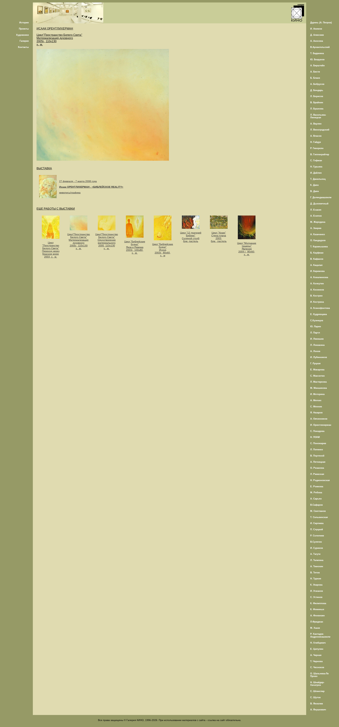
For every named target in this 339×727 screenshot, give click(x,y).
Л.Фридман (316, 621)
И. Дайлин (316, 172)
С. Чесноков (317, 667)
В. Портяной (317, 455)
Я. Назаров (316, 412)
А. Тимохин (316, 566)
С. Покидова (317, 431)
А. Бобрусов (317, 84)
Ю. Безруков (317, 59)
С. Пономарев (318, 443)
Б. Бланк (315, 78)
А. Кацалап (316, 265)
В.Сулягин (316, 541)
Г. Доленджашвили (320, 197)
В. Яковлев (316, 703)
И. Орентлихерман (320, 425)
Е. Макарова (317, 369)
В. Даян (314, 191)
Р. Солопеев (317, 535)
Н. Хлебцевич (318, 642)
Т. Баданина (317, 53)
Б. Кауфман (316, 252)
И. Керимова (317, 271)
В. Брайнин (316, 102)
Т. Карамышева (319, 246)
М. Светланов (318, 511)
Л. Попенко (316, 449)
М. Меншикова (318, 388)
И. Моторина (317, 394)
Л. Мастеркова (318, 381)
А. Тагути (315, 554)
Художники (22, 35)
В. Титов (315, 572)
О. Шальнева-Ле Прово (319, 674)
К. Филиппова (318, 603)
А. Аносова (316, 41)
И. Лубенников (318, 357)
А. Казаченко (317, 234)
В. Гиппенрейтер (319, 154)
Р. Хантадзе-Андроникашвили (320, 635)
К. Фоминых (317, 609)
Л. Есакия (315, 209)
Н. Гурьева (316, 166)
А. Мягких (315, 400)
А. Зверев (315, 228)
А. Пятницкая (317, 462)
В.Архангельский (320, 47)
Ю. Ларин (315, 326)
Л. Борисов (316, 96)
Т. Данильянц (318, 179)
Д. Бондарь (316, 90)
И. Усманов (316, 591)
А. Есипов (316, 215)
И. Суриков (316, 548)
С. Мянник (316, 406)
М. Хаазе (315, 628)
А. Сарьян (316, 498)
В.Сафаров (316, 505)
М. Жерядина (317, 222)
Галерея (24, 41)
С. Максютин (317, 375)
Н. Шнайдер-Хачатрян (317, 683)
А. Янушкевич (318, 709)
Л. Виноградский (319, 129)
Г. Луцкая (315, 363)
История (24, 22)
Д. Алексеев (317, 35)
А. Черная (316, 655)
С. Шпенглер (317, 691)
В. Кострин (316, 295)
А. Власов (316, 136)
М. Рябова (316, 492)
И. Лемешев (317, 339)
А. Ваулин (316, 123)
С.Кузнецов (316, 320)
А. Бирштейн (317, 65)
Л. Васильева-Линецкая (318, 116)
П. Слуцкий (316, 529)
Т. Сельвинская (319, 517)
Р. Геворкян (316, 148)
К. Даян (314, 185)
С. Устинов (316, 597)
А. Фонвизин (317, 615)
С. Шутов (315, 697)
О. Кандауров (318, 240)
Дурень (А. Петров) (321, 22)
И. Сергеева (316, 523)
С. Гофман (316, 160)
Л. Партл (315, 332)
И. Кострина (317, 302)
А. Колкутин (317, 283)
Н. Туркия (315, 578)
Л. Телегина (316, 560)
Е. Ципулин (316, 649)
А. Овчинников (318, 418)
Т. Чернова (316, 661)
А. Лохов (315, 351)
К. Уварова (316, 584)
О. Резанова (317, 468)
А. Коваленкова (319, 277)
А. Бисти (315, 71)
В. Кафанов (316, 259)
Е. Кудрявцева (318, 314)
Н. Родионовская (320, 480)
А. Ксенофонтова (320, 308)
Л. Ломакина (317, 345)
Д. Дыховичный (319, 203)
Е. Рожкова (316, 486)
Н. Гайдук (315, 142)
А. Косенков (317, 289)
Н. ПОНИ (315, 437)
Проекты (24, 28)
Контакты (23, 47)
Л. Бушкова (316, 108)
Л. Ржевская (317, 474)
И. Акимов (316, 28)
